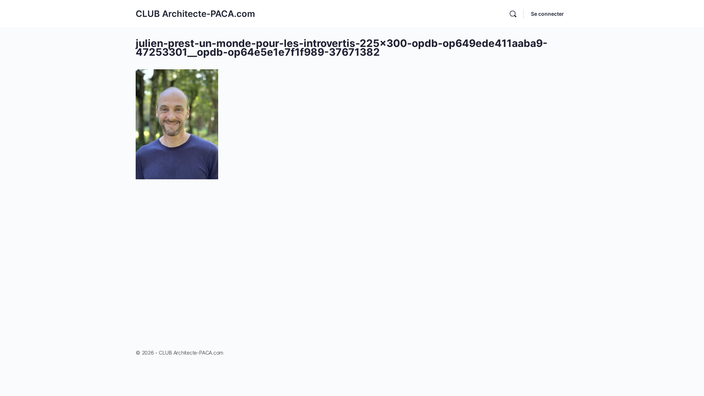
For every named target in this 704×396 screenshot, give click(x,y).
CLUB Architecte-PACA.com (195, 13)
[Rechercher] (513, 14)
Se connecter (547, 14)
